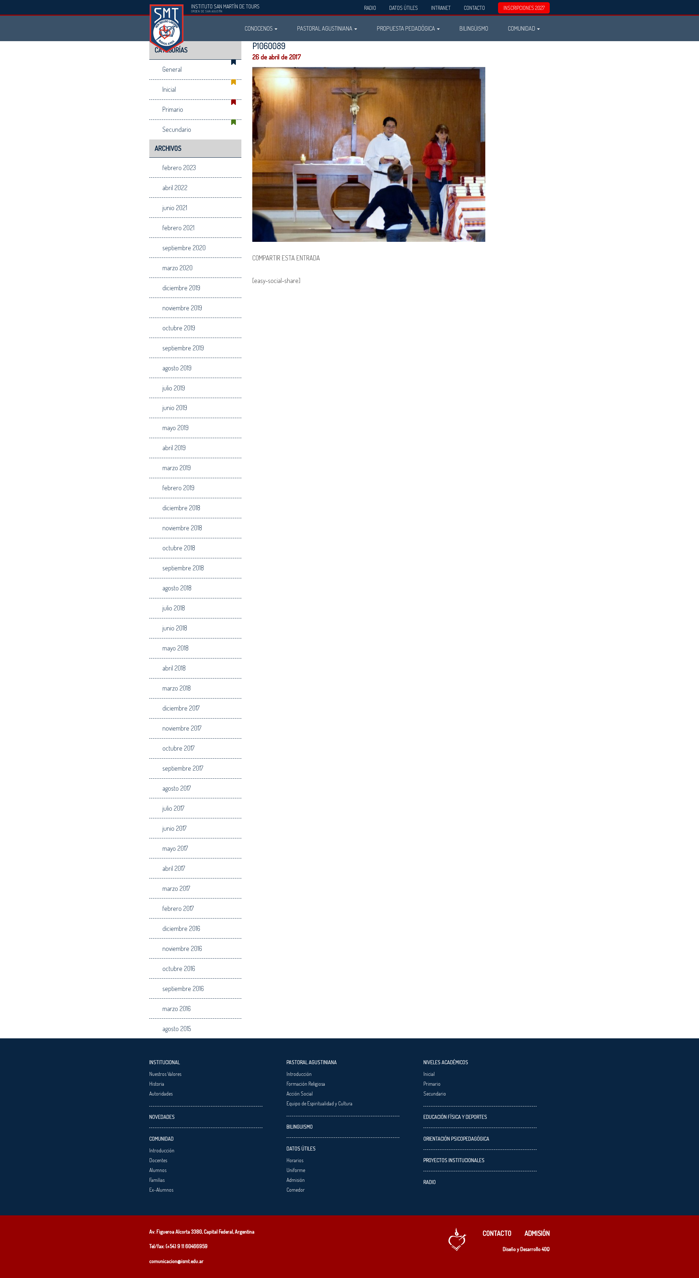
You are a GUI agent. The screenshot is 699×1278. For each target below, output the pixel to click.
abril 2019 (174, 448)
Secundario (176, 129)
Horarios (295, 1160)
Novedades (162, 1117)
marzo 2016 (176, 1008)
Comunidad (522, 28)
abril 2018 (174, 668)
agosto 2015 (176, 1029)
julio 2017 (173, 808)
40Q (546, 1249)
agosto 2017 (176, 788)
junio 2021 (174, 208)
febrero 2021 (178, 228)
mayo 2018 (175, 648)
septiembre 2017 (182, 768)
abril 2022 (174, 188)
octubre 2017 (178, 748)
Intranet (441, 8)
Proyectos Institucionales (454, 1160)
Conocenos (259, 28)
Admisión (296, 1180)
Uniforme (296, 1170)
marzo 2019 (176, 468)
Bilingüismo (473, 28)
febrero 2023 (179, 168)
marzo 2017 (176, 888)
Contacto (474, 8)
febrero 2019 (178, 488)
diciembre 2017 (181, 708)
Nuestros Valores (165, 1074)
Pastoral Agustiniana (325, 28)
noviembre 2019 (182, 308)
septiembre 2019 (183, 348)
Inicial (169, 89)
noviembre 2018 (182, 528)
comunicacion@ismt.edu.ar (176, 1261)
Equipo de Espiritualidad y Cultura (319, 1103)
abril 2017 (173, 868)
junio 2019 (174, 408)
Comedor (296, 1190)
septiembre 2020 (184, 248)
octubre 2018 (178, 548)
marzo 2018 (176, 688)
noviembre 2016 (182, 948)
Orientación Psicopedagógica (456, 1139)
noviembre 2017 (181, 728)
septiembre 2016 (183, 988)
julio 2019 (173, 388)
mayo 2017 (175, 848)
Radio (370, 8)
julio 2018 (173, 608)
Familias (157, 1180)
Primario (172, 109)
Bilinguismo (300, 1127)
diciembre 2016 (181, 928)
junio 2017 (174, 828)
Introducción (161, 1150)
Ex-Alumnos (161, 1190)
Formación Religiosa (306, 1084)
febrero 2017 (178, 908)
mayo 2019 (175, 428)
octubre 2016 (178, 968)
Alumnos (157, 1170)
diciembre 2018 (181, 508)
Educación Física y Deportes (455, 1117)
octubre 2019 (178, 328)
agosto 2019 (176, 368)
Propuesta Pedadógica (406, 28)
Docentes (158, 1160)
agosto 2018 (176, 588)
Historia (156, 1084)
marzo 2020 (177, 268)
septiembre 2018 (183, 568)
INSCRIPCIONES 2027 (524, 8)
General (172, 69)
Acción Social (300, 1093)
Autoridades (161, 1093)
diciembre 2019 (181, 288)
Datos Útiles (403, 8)
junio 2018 (174, 628)
